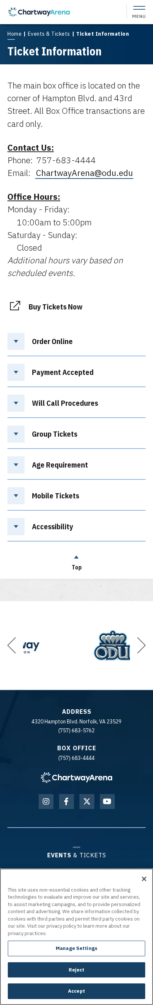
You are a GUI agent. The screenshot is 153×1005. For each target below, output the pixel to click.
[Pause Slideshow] (31, 618)
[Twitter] (86, 801)
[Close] (144, 879)
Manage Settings (76, 948)
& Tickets (76, 854)
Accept (76, 991)
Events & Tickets (49, 33)
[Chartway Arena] (39, 12)
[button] (11, 645)
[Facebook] (66, 801)
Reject (77, 970)
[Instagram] (46, 801)
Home (14, 33)
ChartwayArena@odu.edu (84, 172)
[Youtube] (107, 801)
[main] (76, 300)
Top (77, 567)
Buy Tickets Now (55, 306)
